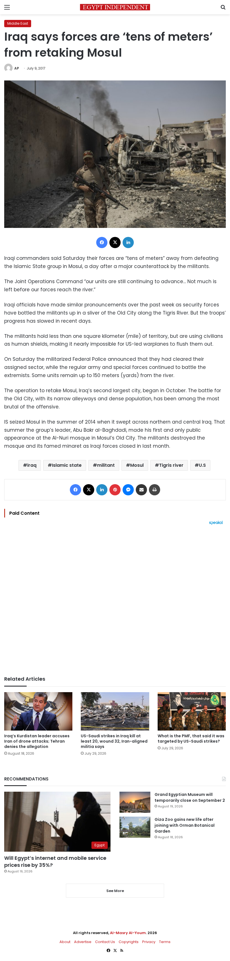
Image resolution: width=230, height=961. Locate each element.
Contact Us (105, 941)
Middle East (17, 23)
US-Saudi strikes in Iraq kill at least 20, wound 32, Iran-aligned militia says (114, 741)
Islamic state (67, 465)
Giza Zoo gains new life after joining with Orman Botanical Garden (185, 825)
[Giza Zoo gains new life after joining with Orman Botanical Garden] (134, 827)
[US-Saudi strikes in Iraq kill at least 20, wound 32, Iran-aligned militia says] (115, 711)
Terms (165, 941)
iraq (31, 465)
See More (115, 890)
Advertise (82, 941)
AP (16, 68)
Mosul (137, 465)
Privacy (148, 941)
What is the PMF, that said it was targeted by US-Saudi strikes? (191, 738)
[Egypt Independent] (115, 7)
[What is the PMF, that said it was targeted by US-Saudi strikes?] (192, 711)
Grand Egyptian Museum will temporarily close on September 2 (190, 797)
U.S (202, 465)
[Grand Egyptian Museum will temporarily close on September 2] (134, 802)
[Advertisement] (115, 600)
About (64, 941)
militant (106, 465)
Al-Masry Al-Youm (128, 932)
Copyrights (129, 941)
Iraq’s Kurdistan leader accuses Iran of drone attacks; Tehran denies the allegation (37, 741)
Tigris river (171, 465)
